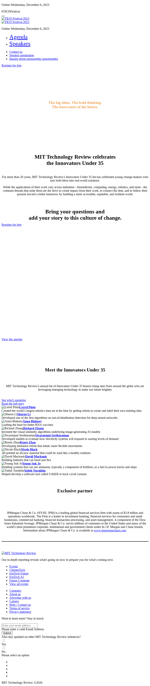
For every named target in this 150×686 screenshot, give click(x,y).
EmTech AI (16, 577)
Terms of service (19, 608)
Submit (7, 633)
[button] (11, 65)
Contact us (15, 51)
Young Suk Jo (31, 463)
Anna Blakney (32, 421)
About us (15, 594)
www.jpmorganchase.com (110, 530)
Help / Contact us (20, 604)
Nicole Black (29, 449)
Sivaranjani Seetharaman (52, 435)
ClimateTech (17, 570)
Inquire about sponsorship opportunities (33, 58)
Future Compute (19, 580)
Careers (14, 601)
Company (15, 590)
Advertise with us (20, 597)
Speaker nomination (21, 55)
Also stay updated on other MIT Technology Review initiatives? (41, 636)
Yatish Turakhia (35, 470)
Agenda (18, 37)
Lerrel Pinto (27, 407)
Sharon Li (23, 414)
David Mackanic (36, 456)
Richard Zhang (33, 428)
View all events (18, 584)
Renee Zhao (28, 442)
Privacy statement (20, 611)
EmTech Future (19, 573)
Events (13, 566)
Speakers (19, 43)
